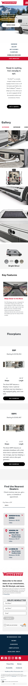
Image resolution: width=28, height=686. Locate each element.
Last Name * (8, 608)
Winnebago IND (14, 637)
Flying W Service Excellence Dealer (16, 535)
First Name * (8, 603)
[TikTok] (19, 658)
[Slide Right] (25, 291)
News (14, 640)
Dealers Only (14, 651)
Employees (14, 648)
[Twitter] (5, 658)
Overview (14, 44)
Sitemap (19, 664)
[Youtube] (9, 658)
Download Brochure (14, 55)
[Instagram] (12, 658)
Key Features (14, 49)
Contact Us (19, 667)
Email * (7, 613)
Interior (16, 127)
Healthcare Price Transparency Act (14, 671)
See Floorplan (14, 398)
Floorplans (14, 52)
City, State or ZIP (7, 502)
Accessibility (9, 667)
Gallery (14, 47)
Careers (14, 644)
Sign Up (8, 618)
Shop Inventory (14, 58)
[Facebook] (2, 658)
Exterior (5, 127)
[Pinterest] (16, 658)
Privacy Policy (7, 594)
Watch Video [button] (11, 25)
